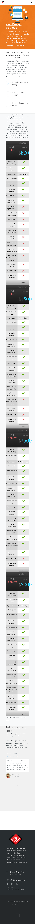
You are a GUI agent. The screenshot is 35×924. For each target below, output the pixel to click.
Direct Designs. (22, 904)
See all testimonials (12, 756)
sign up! (23, 282)
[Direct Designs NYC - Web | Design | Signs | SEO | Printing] (3, 2)
